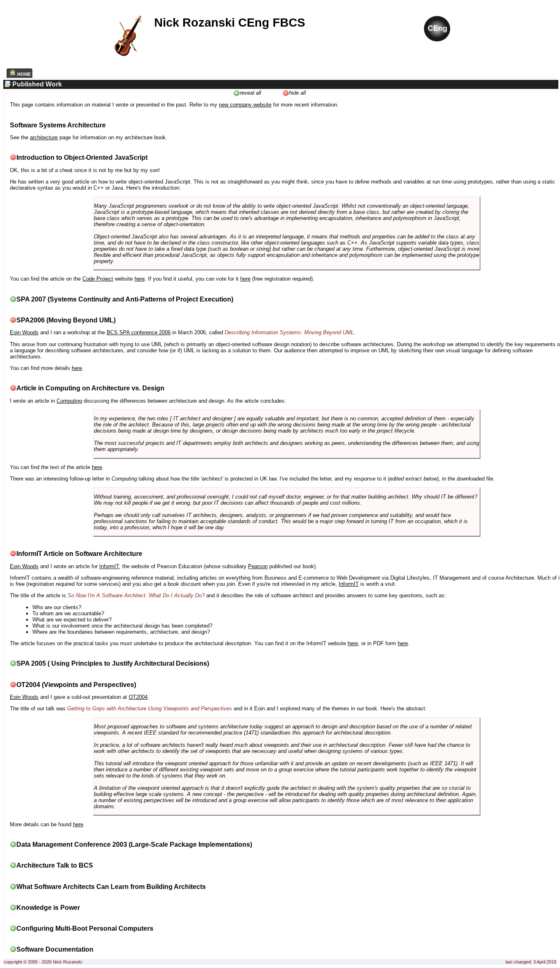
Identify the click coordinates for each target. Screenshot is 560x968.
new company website (245, 105)
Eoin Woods (24, 332)
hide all (297, 93)
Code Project (97, 279)
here (139, 279)
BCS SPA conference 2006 (139, 332)
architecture (44, 137)
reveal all (250, 93)
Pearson (258, 566)
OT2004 (138, 697)
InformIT (109, 566)
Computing (69, 401)
